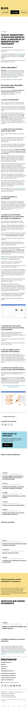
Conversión (5, 12)
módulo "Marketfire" (19, 54)
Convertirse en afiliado (8, 677)
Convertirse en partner (8, 673)
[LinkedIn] (5, 424)
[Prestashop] (6, 3)
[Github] (17, 685)
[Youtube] (14, 685)
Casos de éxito (5, 549)
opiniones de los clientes (17, 188)
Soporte (3, 668)
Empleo (3, 664)
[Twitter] (8, 424)
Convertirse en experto (8, 675)
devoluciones (5, 257)
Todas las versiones (7, 679)
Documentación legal (7, 670)
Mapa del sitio (4, 692)
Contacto (3, 666)
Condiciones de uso (18, 692)
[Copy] (11, 424)
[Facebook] (2, 424)
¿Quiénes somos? (5, 662)
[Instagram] (5, 685)
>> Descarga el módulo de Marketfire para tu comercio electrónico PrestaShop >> (13, 386)
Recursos (23, 12)
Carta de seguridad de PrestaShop (8, 696)
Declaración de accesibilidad (7, 695)
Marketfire (12, 61)
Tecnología (15, 12)
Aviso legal (10, 692)
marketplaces (13, 74)
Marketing (4, 509)
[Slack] (20, 685)
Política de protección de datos (8, 693)
